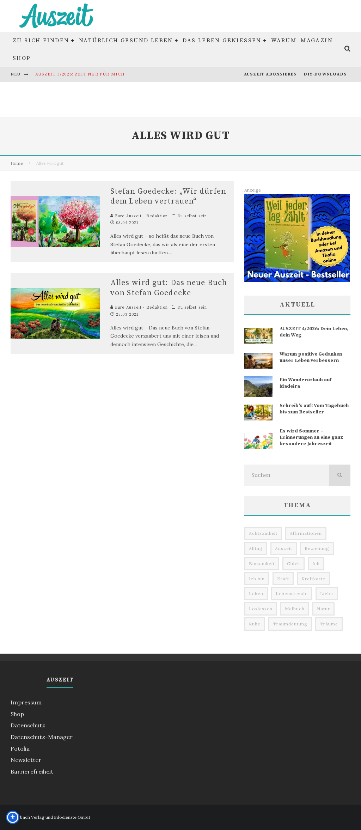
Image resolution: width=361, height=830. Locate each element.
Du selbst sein (192, 216)
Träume (329, 623)
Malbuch (295, 608)
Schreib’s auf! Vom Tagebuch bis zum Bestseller (314, 408)
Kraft (283, 578)
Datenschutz (28, 725)
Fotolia (20, 748)
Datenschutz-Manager (42, 736)
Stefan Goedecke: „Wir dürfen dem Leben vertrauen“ (168, 196)
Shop (22, 58)
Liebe (326, 593)
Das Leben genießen (222, 40)
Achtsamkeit (263, 533)
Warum (283, 40)
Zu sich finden (41, 40)
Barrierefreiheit (32, 771)
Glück (293, 563)
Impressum (26, 702)
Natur (323, 608)
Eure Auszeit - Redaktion (141, 216)
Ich (316, 563)
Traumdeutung (290, 623)
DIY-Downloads (325, 74)
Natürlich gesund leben (126, 40)
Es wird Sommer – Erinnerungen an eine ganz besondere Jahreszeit (311, 437)
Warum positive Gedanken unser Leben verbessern (311, 357)
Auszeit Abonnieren (270, 74)
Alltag (256, 548)
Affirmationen (306, 533)
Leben (256, 593)
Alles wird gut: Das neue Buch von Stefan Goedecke (168, 288)
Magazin (317, 40)
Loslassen (261, 608)
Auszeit (283, 548)
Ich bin (257, 578)
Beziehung (317, 548)
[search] (339, 475)
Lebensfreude (292, 593)
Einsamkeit (262, 563)
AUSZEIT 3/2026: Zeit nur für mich (80, 74)
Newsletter (26, 759)
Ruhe (255, 623)
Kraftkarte (313, 578)
